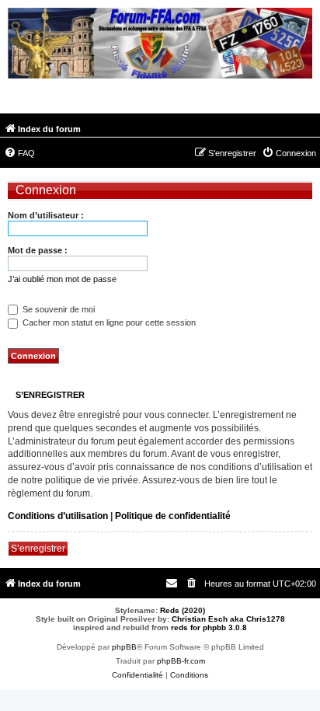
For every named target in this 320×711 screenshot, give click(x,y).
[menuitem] (19, 153)
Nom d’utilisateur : (46, 215)
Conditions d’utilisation (58, 516)
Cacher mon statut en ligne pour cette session (108, 322)
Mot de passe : (38, 250)
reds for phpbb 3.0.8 (209, 627)
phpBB (124, 647)
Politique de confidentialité (173, 516)
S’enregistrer (38, 548)
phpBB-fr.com (181, 661)
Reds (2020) (182, 610)
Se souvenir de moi (57, 309)
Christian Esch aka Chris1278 (228, 619)
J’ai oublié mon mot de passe (62, 279)
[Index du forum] (160, 45)
